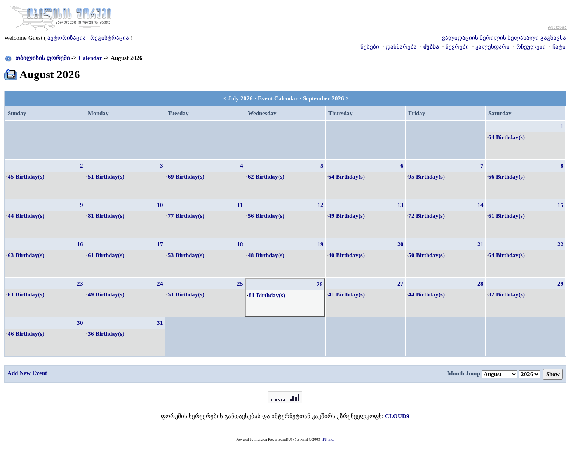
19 (320, 244)
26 (320, 284)
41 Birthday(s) (346, 294)
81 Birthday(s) (106, 216)
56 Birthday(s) (266, 216)
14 (480, 205)
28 (480, 283)
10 (160, 205)
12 (320, 205)
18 (240, 244)
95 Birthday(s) (426, 176)
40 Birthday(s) (346, 255)
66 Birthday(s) (506, 176)
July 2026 (240, 98)
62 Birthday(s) (266, 176)
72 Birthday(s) (426, 216)
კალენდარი (492, 47)
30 (80, 323)
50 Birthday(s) (426, 255)
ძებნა (431, 47)
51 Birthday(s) (106, 176)
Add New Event (27, 373)
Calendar (90, 58)
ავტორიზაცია (66, 38)
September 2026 (323, 98)
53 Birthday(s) (186, 255)
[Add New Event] (10, 73)
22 (560, 244)
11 (240, 205)
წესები (369, 47)
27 (400, 283)
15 (560, 205)
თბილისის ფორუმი (43, 58)
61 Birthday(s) (506, 216)
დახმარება (401, 47)
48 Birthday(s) (266, 255)
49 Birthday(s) (346, 216)
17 (160, 244)
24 (160, 283)
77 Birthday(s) (186, 216)
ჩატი (559, 47)
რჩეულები (531, 47)
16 (80, 244)
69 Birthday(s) (186, 176)
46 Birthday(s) (26, 334)
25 (240, 283)
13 (400, 205)
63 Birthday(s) (26, 255)
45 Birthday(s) (26, 176)
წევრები (457, 47)
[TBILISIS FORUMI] (61, 17)
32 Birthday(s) (506, 294)
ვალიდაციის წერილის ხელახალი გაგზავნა (504, 38)
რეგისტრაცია (109, 38)
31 (160, 323)
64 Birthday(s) (506, 137)
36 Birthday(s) (106, 334)
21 (480, 244)
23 (80, 283)
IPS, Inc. (328, 439)
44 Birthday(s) (26, 216)
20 (400, 244)
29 (560, 283)
